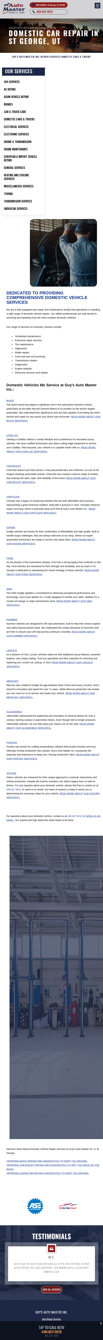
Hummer (11, 619)
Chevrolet (13, 466)
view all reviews (51, 1289)
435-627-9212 (44, 11)
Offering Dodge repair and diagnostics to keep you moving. (47, 1173)
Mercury (12, 681)
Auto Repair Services (51, 1319)
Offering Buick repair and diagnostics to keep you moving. (47, 1161)
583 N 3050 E (30, 28)
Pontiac (11, 742)
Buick (10, 400)
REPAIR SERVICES (50, 57)
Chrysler (13, 496)
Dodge (10, 527)
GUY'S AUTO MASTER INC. (26, 57)
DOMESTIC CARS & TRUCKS (76, 57)
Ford (9, 558)
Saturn (11, 773)
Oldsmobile (14, 711)
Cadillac (12, 435)
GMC (9, 589)
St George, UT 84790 (46, 28)
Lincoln (11, 650)
